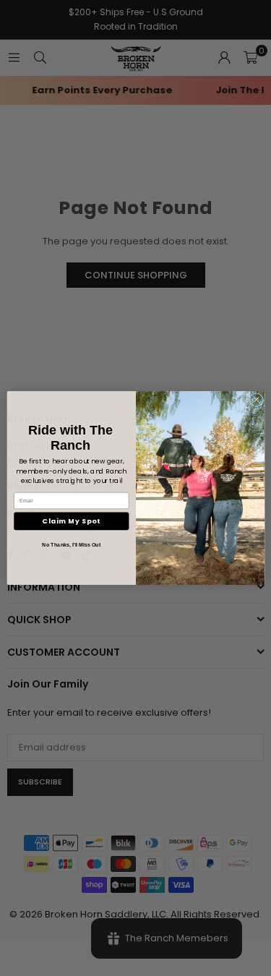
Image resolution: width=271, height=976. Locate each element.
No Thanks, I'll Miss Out (71, 545)
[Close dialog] (256, 400)
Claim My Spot (71, 521)
